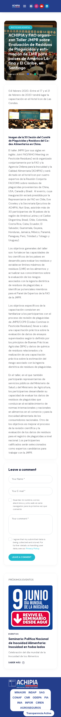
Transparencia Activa (38, 713)
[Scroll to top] (56, 708)
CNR (27, 697)
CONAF (17, 697)
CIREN (40, 702)
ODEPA (37, 697)
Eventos (13, 634)
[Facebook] (31, 6)
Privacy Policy (32, 548)
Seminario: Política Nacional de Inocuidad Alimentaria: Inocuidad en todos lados (28, 643)
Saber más (14, 662)
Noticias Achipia (20, 27)
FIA (46, 697)
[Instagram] (36, 6)
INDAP (32, 692)
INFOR (29, 702)
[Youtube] (41, 6)
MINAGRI (20, 692)
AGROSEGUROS (30, 707)
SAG (42, 692)
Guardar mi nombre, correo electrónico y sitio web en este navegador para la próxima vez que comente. (30, 505)
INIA (19, 702)
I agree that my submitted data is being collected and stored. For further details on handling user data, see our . (29, 544)
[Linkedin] (47, 6)
